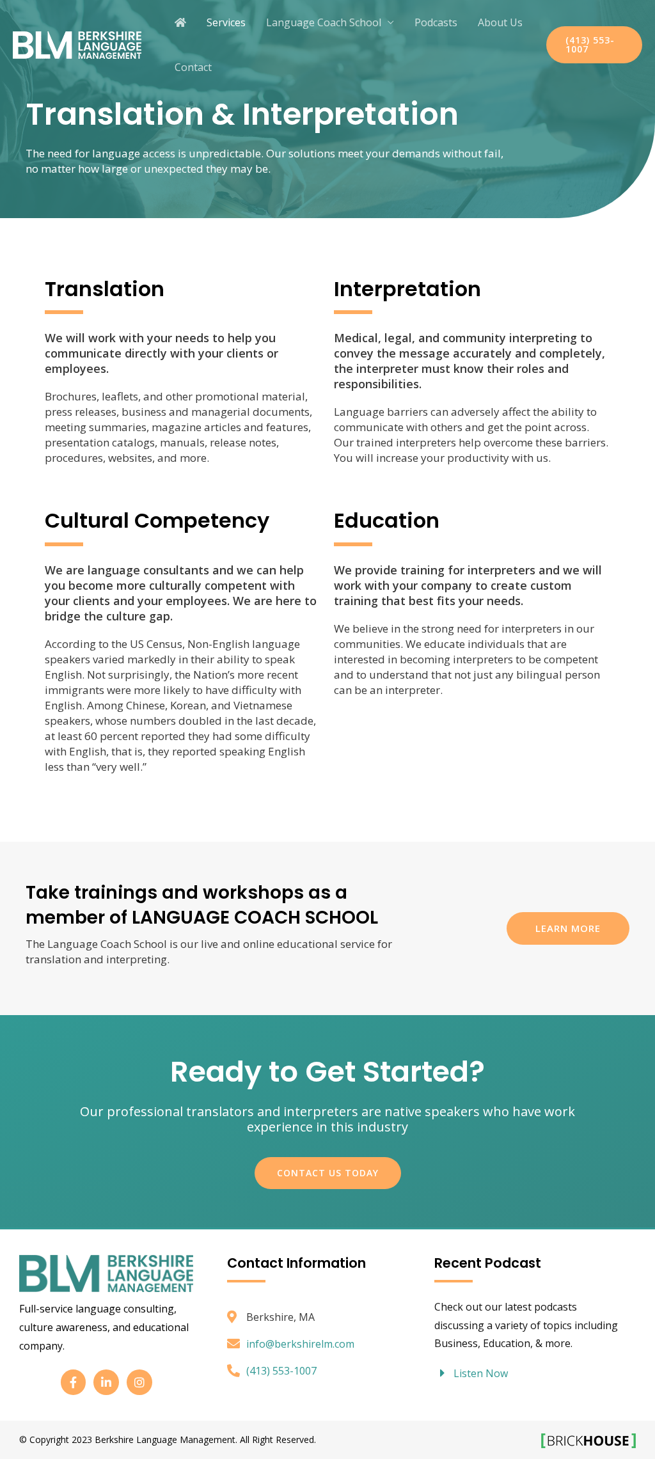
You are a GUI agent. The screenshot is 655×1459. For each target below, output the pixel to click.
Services (226, 22)
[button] (594, 44)
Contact (193, 67)
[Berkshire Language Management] (77, 43)
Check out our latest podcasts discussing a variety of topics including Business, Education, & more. (526, 1325)
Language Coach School (323, 22)
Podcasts (435, 22)
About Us (500, 22)
